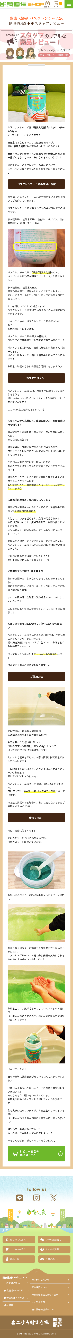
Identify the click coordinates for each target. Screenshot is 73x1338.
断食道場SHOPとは (13, 1290)
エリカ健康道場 (10, 1215)
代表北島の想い (12, 1283)
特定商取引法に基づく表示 (45, 1294)
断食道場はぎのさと (62, 1215)
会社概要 (8, 1305)
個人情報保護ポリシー (43, 1309)
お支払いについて (40, 1279)
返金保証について (40, 1287)
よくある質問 (38, 1302)
